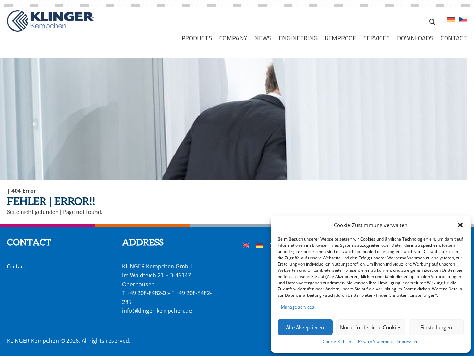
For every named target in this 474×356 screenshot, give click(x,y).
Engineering (298, 38)
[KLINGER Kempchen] (50, 21)
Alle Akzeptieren (305, 327)
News (262, 38)
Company (233, 38)
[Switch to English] (246, 245)
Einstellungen (436, 327)
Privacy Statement (375, 342)
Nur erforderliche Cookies (370, 327)
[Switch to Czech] (462, 20)
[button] (460, 225)
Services (376, 38)
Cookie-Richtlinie (339, 342)
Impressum (407, 342)
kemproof (340, 38)
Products (196, 38)
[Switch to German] (450, 20)
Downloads (415, 38)
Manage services (297, 307)
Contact (454, 38)
